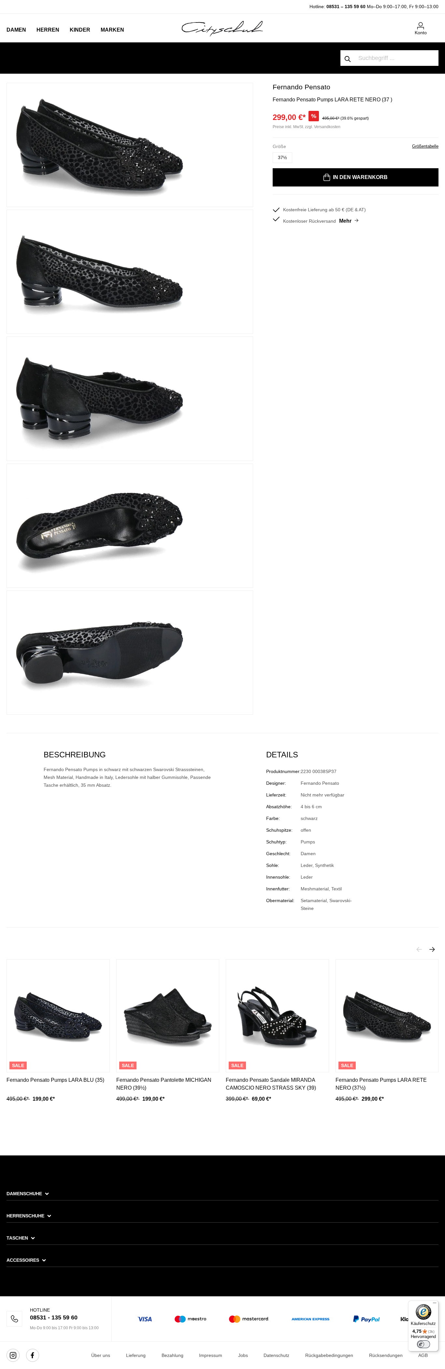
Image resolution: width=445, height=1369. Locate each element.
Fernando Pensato (301, 87)
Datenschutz (276, 1355)
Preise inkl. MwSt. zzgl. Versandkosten (306, 127)
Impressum (210, 1355)
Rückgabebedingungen (329, 1355)
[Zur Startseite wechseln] (222, 28)
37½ (282, 157)
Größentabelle (425, 146)
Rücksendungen (386, 1355)
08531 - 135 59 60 (54, 1317)
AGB (423, 1355)
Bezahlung (172, 1355)
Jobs (243, 1355)
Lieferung (136, 1355)
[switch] (423, 1344)
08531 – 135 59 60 (346, 6)
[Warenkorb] (434, 23)
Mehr (345, 221)
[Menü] (434, 1304)
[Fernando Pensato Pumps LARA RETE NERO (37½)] (387, 1016)
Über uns (100, 1355)
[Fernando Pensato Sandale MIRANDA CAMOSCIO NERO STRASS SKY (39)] (277, 1016)
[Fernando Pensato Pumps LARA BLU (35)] (58, 1016)
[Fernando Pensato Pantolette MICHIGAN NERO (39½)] (168, 1016)
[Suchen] (347, 58)
